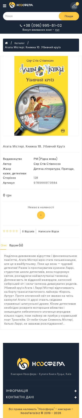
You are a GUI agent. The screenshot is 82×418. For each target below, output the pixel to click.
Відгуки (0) (16, 245)
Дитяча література (47, 169)
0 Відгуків (28, 231)
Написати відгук (48, 231)
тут (57, 30)
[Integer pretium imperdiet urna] (41, 96)
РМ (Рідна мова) (46, 159)
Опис (4, 245)
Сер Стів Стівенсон (47, 164)
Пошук (69, 16)
